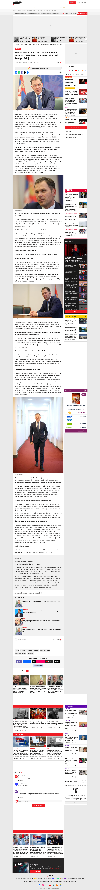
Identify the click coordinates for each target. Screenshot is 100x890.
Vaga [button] (85, 785)
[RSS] (82, 70)
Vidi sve (76, 311)
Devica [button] (81, 785)
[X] (72, 70)
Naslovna (17, 44)
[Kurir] (17, 3)
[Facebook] (66, 70)
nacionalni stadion (20, 653)
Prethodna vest (22, 639)
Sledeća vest (55, 639)
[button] (60, 62)
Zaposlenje (73, 881)
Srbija (17, 650)
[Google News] (85, 70)
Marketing (26, 881)
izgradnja (29, 650)
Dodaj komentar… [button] (24, 801)
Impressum (36, 881)
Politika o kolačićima (44, 881)
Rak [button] (76, 785)
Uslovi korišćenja (66, 881)
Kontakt (31, 881)
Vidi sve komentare (38, 805)
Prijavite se (37, 871)
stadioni (36, 650)
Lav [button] (78, 785)
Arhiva (50, 881)
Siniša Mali (30, 653)
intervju (22, 650)
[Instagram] (69, 70)
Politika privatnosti (57, 881)
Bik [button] (69, 785)
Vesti (22, 44)
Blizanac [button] (72, 785)
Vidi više (76, 803)
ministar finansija (45, 650)
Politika (26, 44)
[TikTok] (79, 70)
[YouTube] (76, 70)
